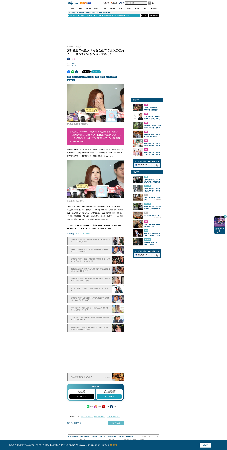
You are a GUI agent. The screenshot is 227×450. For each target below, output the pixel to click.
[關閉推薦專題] (225, 216)
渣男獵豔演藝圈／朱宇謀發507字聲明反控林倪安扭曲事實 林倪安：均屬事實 (90, 241)
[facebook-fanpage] (149, 436)
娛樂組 (74, 64)
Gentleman (71, 80)
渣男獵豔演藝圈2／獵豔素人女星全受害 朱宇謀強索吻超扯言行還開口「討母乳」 (90, 270)
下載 (115, 407)
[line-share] (72, 71)
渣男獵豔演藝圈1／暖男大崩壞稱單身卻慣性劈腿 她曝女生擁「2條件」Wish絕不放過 (90, 260)
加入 (91, 407)
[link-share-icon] (76, 71)
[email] (157, 436)
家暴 (69, 77)
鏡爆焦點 (79, 77)
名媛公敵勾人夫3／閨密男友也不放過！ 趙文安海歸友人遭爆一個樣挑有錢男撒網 (90, 328)
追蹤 (99, 407)
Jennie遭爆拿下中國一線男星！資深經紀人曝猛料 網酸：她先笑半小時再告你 (89, 309)
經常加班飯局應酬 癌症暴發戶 (81, 377)
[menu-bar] (156, 3)
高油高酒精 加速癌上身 (151, 215)
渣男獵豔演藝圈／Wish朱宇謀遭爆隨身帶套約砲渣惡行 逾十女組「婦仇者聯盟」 (90, 250)
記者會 (102, 77)
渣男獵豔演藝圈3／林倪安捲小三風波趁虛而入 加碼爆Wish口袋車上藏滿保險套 (90, 280)
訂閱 (107, 407)
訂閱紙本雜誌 (154, 15)
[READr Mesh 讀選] (121, 3)
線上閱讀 (116, 422)
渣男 (73, 77)
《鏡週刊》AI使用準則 (126, 436)
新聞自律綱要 (112, 436)
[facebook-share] (68, 71)
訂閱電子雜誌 (85, 436)
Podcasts (144, 15)
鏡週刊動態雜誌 (99, 416)
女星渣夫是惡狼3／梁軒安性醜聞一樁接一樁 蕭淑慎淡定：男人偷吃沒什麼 (90, 319)
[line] (144, 436)
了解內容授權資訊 (113, 416)
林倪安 (92, 77)
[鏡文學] (114, 3)
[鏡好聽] (106, 3)
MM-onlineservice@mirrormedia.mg (97, 440)
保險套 (108, 77)
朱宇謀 (86, 77)
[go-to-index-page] (73, 3)
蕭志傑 (74, 66)
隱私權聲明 (113, 445)
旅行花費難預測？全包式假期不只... (152, 199)
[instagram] (153, 436)
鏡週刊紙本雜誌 (87, 416)
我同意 (205, 445)
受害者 (114, 77)
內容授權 (94, 436)
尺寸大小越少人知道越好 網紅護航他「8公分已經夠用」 (89, 289)
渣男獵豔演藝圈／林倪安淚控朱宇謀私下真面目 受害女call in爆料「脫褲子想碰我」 (90, 299)
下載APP (102, 436)
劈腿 (97, 77)
